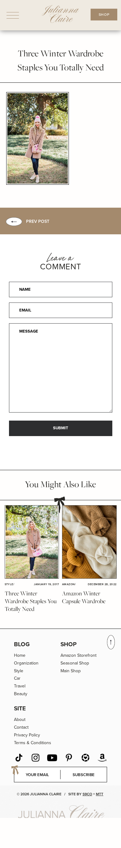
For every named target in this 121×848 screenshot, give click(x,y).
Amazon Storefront (78, 655)
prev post (37, 221)
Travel (19, 686)
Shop (68, 644)
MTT (99, 794)
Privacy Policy (27, 735)
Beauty (20, 694)
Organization (26, 663)
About (19, 719)
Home (19, 655)
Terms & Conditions (32, 743)
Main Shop (70, 671)
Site (20, 708)
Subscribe (84, 775)
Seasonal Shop (74, 663)
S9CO (87, 794)
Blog (22, 644)
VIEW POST (31, 542)
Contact (21, 727)
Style (18, 671)
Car (17, 678)
